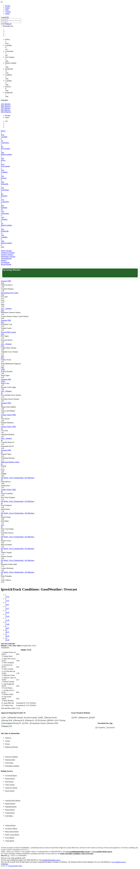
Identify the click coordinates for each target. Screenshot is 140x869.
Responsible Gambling (12, 766)
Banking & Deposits (11, 747)
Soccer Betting (9, 838)
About (7, 14)
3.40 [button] (2, 472)
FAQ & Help (9, 763)
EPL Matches (5, 110)
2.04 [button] (2, 495)
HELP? (9, 24)
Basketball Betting (11, 806)
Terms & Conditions (11, 757)
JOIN (7, 17)
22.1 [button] (17, 680)
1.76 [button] (2, 566)
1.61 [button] (2, 330)
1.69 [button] (2, 409)
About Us (8, 738)
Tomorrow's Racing (8, 252)
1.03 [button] (2, 314)
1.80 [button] (2, 519)
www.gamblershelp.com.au (102, 851)
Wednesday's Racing (8, 256)
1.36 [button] (2, 338)
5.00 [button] (17, 661)
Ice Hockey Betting (11, 828)
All (6, 121)
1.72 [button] (2, 468)
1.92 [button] (2, 547)
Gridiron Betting (10, 825)
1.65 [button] (2, 444)
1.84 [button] (2, 543)
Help (7, 10)
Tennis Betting (9, 841)
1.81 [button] (2, 432)
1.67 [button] (2, 362)
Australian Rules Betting (12, 800)
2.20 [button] (2, 326)
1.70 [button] (2, 499)
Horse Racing (9, 781)
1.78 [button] (2, 511)
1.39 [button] (2, 306)
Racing (7, 6)
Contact (8, 12)
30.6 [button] (17, 667)
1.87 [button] (2, 385)
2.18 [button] (2, 366)
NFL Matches (5, 108)
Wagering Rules (10, 760)
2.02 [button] (2, 570)
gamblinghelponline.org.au (51, 860)
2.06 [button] (2, 558)
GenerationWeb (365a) (15, 866)
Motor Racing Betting (12, 831)
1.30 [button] (17, 673)
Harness (3, 260)
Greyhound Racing (11, 775)
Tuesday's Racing (7, 254)
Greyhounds (5, 262)
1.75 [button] (2, 578)
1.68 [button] (2, 350)
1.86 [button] (2, 389)
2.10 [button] (2, 354)
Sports (7, 8)
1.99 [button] (2, 507)
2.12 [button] (2, 460)
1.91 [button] (2, 436)
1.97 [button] (2, 523)
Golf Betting (9, 816)
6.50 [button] (2, 299)
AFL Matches (5, 104)
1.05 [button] (2, 535)
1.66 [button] (2, 456)
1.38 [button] (2, 397)
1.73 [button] (2, 554)
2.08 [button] (2, 413)
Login (3, 17)
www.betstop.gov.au (119, 862)
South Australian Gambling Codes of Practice (76, 853)
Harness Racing (10, 778)
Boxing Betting (10, 810)
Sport (7, 117)
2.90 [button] (2, 342)
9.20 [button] (2, 377)
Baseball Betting (10, 803)
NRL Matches (6, 106)
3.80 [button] (2, 476)
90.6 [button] (17, 654)
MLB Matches (6, 112)
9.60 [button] (2, 318)
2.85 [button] (2, 401)
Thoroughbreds (6, 258)
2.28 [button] (2, 287)
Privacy (7, 744)
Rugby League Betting (12, 834)
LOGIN (3, 24)
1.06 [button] (2, 373)
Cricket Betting (10, 813)
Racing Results (6, 264)
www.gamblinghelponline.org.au (78, 851)
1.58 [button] (2, 291)
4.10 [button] (2, 303)
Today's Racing (6, 251)
